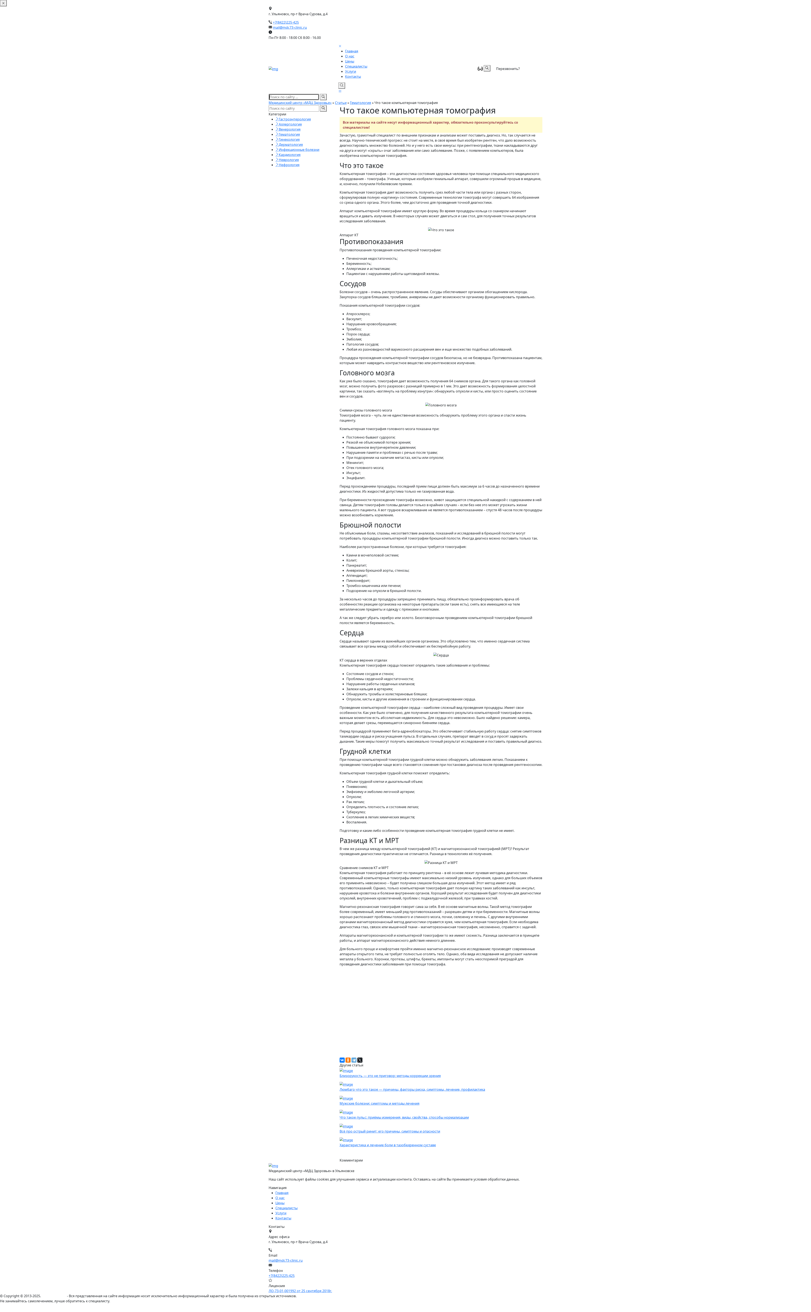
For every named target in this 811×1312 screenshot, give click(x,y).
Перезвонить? (508, 68)
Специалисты (356, 66)
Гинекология (289, 139)
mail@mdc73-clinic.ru (290, 27)
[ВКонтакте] (342, 1060)
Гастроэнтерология (295, 119)
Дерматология (291, 144)
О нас (349, 56)
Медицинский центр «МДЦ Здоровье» (300, 102)
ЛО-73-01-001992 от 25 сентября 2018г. (300, 1291)
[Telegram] (354, 1060)
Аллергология (290, 124)
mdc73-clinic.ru (54, 1296)
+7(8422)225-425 (286, 22)
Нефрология (289, 165)
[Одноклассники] (348, 1060)
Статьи (341, 102)
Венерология (290, 129)
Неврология (289, 159)
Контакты (353, 76)
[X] (359, 1060)
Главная (351, 51)
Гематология (360, 102)
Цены (349, 61)
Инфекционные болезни (299, 149)
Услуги (350, 71)
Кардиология (290, 154)
